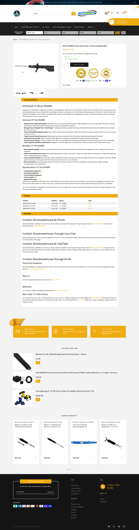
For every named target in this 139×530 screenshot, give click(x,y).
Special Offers (79, 27)
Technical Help (76, 488)
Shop (16, 27)
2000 (89, 203)
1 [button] (68, 469)
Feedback (103, 502)
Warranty (74, 515)
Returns (73, 512)
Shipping (73, 510)
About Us (91, 27)
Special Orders (75, 491)
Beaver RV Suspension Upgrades (83, 422)
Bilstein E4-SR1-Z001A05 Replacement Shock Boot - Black (61, 354)
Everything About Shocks (30, 27)
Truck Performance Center (62, 27)
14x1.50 (39, 179)
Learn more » (40, 333)
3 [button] (71, 469)
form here (81, 300)
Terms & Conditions (77, 507)
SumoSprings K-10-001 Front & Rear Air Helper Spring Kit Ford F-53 (65, 391)
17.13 (42, 171)
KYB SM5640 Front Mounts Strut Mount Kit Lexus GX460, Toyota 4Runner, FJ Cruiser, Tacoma (76, 372)
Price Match (75, 494)
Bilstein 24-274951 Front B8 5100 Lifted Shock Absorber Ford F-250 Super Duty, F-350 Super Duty (23, 428)
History (102, 499)
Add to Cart (79, 64)
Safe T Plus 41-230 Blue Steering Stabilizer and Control (80, 427)
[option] (35, 66)
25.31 (40, 173)
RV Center (45, 27)
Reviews (73, 518)
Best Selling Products (22, 422)
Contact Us (74, 485)
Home (15, 39)
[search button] (74, 13)
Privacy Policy (75, 504)
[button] (106, 13)
